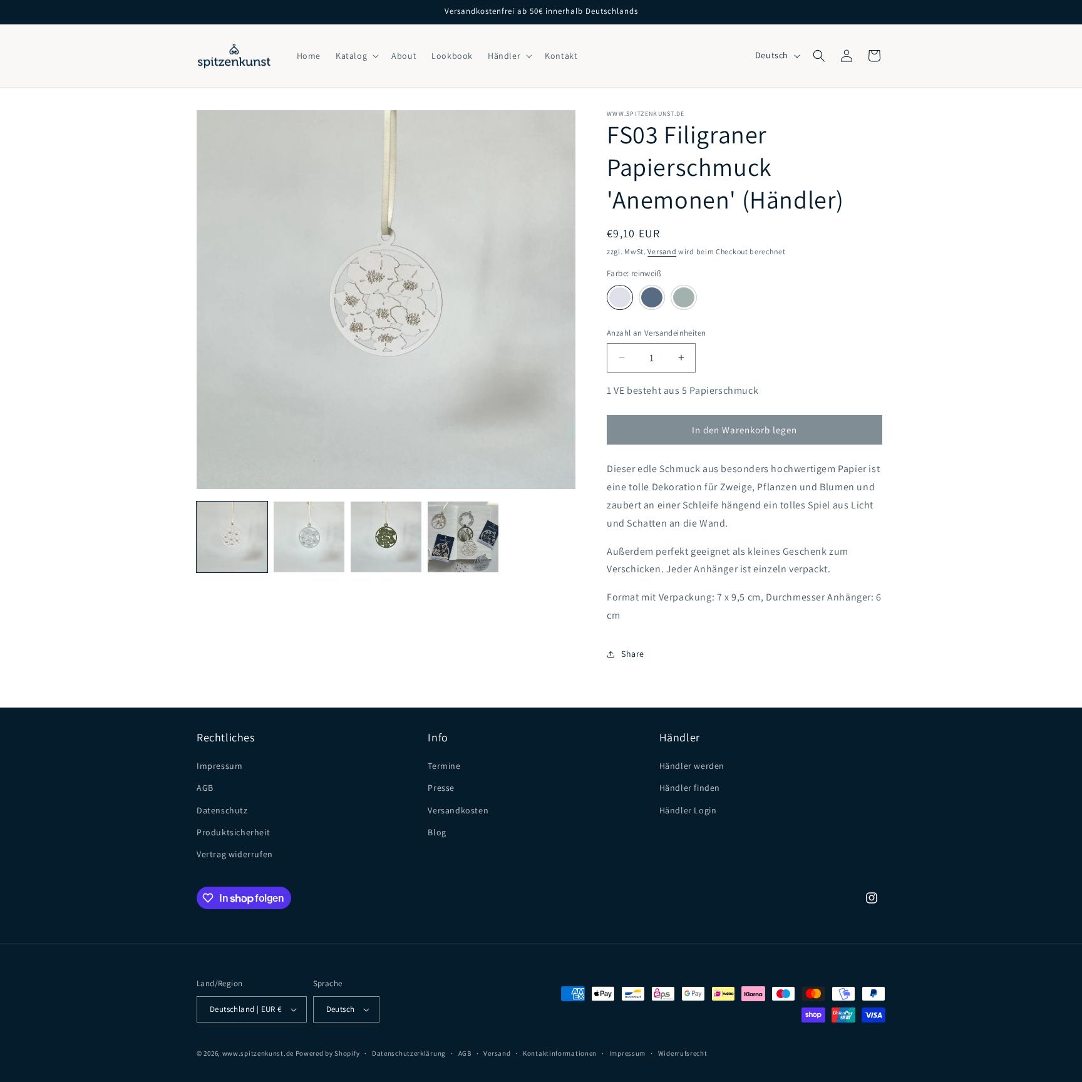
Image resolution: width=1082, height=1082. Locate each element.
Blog (437, 832)
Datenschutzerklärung (409, 1053)
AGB (205, 787)
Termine (444, 765)
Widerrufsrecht (683, 1053)
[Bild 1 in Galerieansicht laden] (232, 537)
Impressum (219, 765)
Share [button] (632, 653)
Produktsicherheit (233, 832)
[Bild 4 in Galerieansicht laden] (463, 537)
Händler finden (689, 787)
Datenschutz (222, 810)
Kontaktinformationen (560, 1053)
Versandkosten (458, 810)
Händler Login (688, 810)
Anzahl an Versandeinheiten (656, 332)
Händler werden (691, 765)
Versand (661, 251)
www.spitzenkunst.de (258, 1053)
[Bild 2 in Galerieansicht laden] (309, 537)
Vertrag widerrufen (235, 854)
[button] (356, 56)
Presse (441, 787)
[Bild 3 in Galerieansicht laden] (386, 537)
